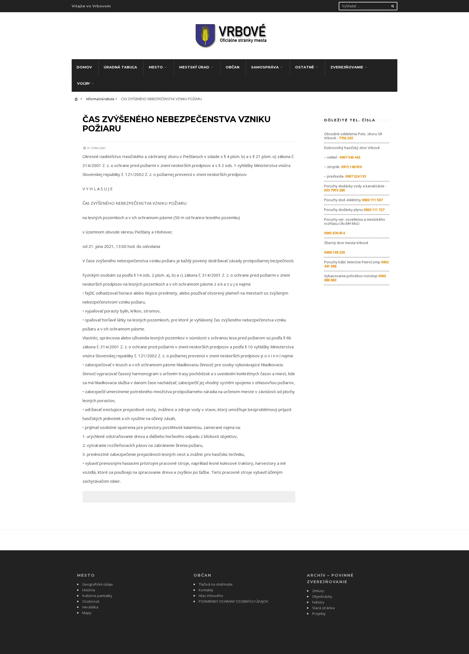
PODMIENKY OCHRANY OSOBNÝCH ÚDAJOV (233, 601)
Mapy (86, 612)
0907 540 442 (350, 157)
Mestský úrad (194, 67)
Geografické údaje (97, 584)
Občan (232, 67)
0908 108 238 (334, 252)
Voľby (83, 83)
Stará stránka (323, 607)
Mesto (156, 67)
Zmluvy (318, 590)
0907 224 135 (355, 176)
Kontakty (206, 589)
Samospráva (265, 67)
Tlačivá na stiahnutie (216, 584)
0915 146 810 (351, 166)
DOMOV (84, 67)
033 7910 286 (334, 190)
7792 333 (346, 137)
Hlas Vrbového (211, 595)
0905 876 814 (334, 232)
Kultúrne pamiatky (97, 595)
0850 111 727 (374, 209)
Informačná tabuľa (100, 99)
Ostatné (304, 67)
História (88, 589)
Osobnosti (90, 601)
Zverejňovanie (346, 67)
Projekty (319, 613)
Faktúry (318, 602)
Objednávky (322, 596)
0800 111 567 (372, 199)
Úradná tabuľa (120, 67)
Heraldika (90, 607)
